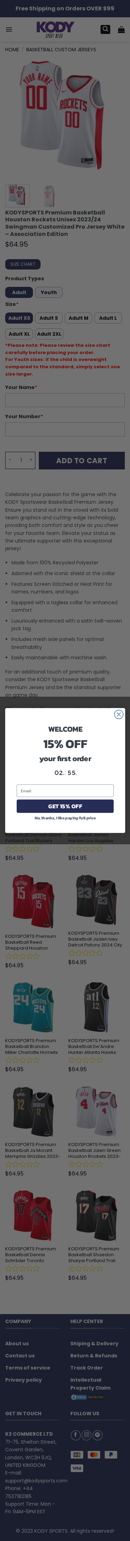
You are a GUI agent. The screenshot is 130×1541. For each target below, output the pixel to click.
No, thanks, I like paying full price (65, 818)
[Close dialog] (118, 714)
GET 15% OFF (65, 806)
